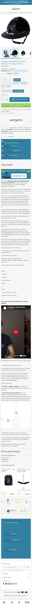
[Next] (30, 490)
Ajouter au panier (21, 99)
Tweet (11, 136)
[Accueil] (2, 13)
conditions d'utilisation (8, 570)
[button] (31, 2)
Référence (4, 69)
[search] (12, 602)
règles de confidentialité (23, 569)
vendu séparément (6, 233)
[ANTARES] (16, 120)
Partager (9, 136)
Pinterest (13, 136)
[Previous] (17, 490)
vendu (21, 213)
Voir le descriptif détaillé (7, 113)
